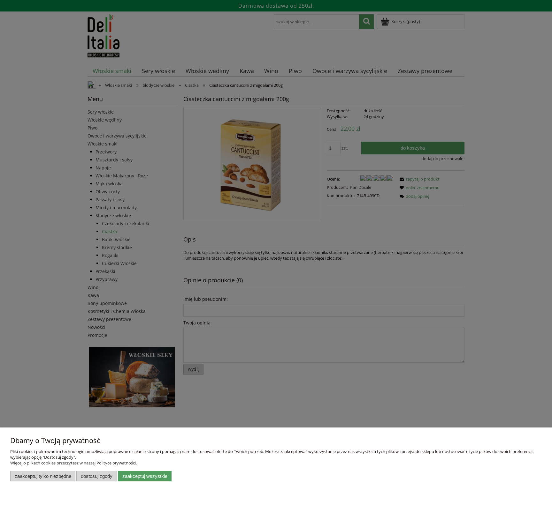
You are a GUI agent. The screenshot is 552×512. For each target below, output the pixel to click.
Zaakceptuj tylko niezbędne (43, 476)
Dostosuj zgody (96, 476)
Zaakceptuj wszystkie (144, 476)
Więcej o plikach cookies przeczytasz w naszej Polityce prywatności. (73, 463)
